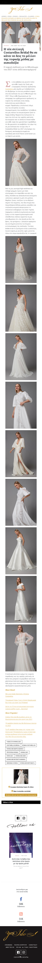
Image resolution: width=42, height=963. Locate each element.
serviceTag (25, 957)
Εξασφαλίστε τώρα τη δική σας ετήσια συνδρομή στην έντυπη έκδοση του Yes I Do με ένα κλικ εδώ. (20, 734)
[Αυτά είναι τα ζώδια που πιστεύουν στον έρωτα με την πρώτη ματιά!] (21, 845)
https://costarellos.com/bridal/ (22, 791)
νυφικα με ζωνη (21, 756)
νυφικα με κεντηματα (27, 763)
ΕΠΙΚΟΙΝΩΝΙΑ (8, 945)
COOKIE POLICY (33, 945)
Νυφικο (15, 16)
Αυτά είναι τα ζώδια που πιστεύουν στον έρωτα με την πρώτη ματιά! (21, 861)
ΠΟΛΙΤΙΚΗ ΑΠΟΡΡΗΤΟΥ (20, 945)
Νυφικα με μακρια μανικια (15, 749)
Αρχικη (3, 16)
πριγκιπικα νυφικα (12, 752)
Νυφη (9, 16)
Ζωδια (17, 855)
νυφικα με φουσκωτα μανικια (16, 759)
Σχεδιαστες (23, 16)
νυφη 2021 (10, 756)
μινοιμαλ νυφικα (12, 763)
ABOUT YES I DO (10, 947)
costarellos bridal (13, 745)
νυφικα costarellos (28, 745)
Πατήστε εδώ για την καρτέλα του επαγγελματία (21, 795)
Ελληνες (31, 16)
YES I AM (18, 947)
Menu (5, 2)
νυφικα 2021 (24, 752)
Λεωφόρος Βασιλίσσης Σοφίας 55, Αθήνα (21, 787)
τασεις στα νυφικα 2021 (14, 741)
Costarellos (9, 89)
